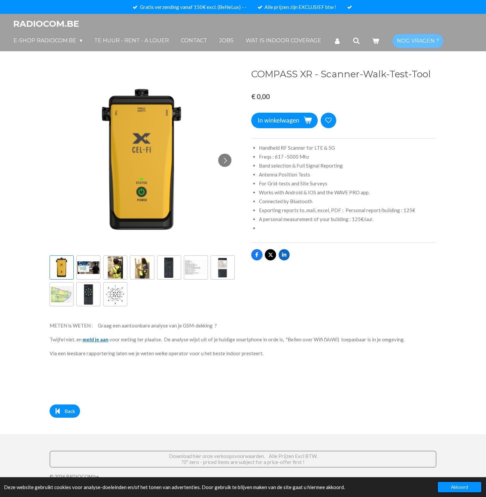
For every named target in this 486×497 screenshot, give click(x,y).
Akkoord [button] (459, 487)
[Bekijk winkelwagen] (376, 41)
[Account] (337, 41)
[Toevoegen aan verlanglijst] (328, 120)
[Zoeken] (356, 41)
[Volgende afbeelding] (224, 160)
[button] (62, 267)
